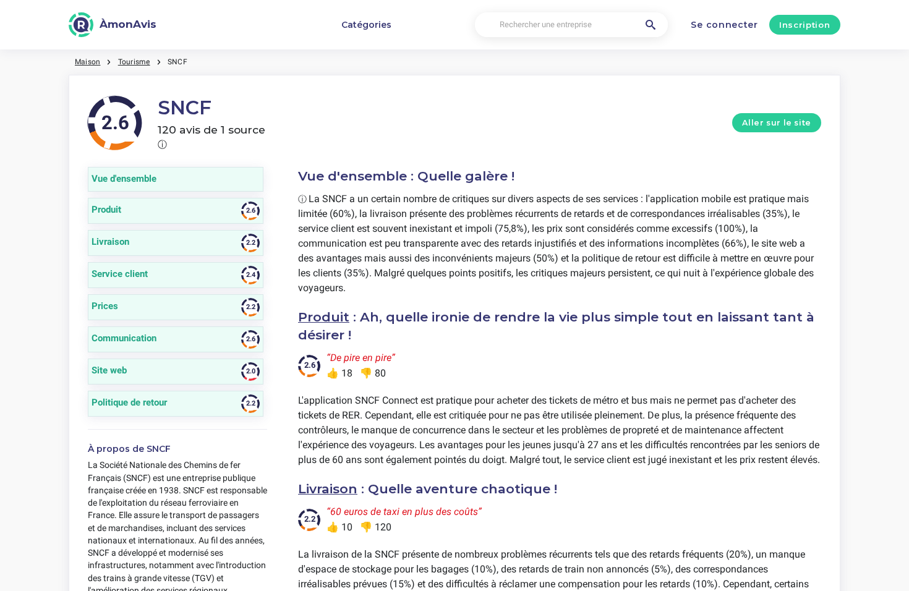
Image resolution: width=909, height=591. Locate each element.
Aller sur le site (776, 122)
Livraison (327, 488)
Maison (87, 61)
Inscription (804, 25)
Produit (323, 317)
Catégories (366, 24)
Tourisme (134, 61)
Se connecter (724, 24)
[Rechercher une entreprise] (650, 25)
